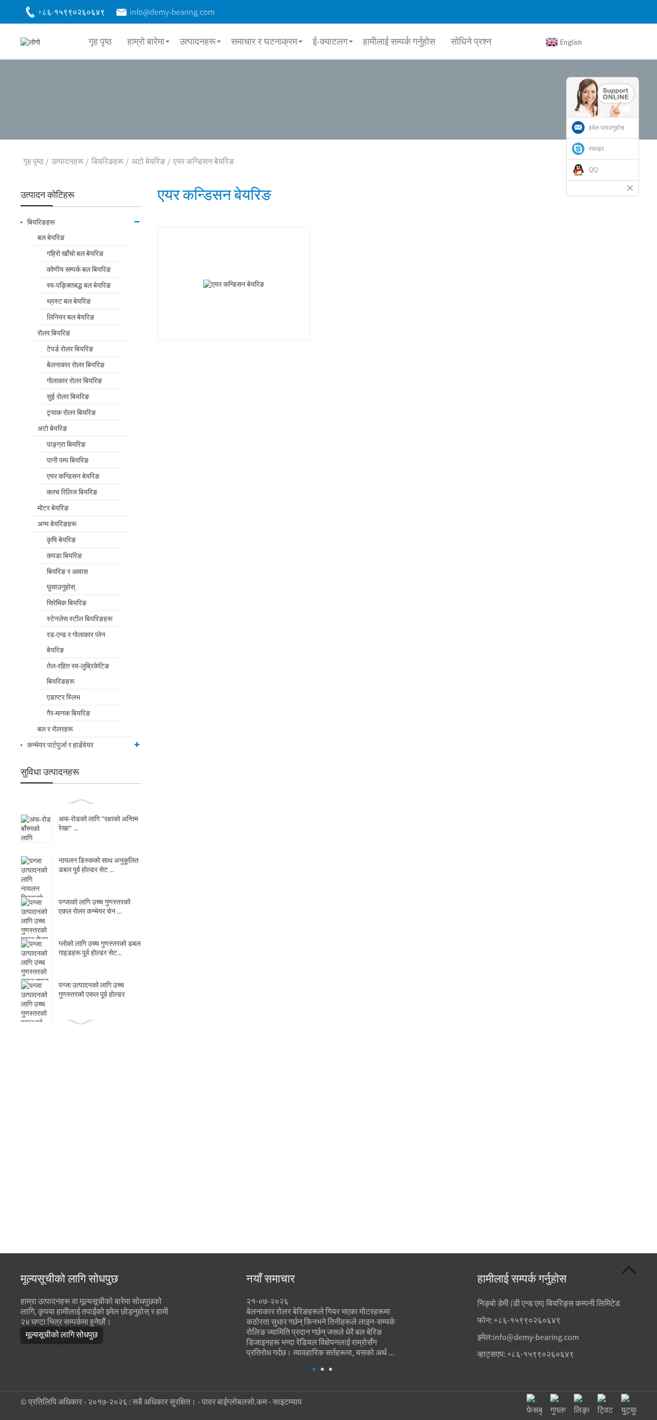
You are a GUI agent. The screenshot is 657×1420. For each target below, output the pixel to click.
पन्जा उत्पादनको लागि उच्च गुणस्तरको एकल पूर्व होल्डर (92, 989)
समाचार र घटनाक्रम (264, 41)
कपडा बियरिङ (64, 555)
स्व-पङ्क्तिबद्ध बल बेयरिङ (79, 285)
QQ (593, 169)
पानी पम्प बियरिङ (68, 460)
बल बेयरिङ (51, 237)
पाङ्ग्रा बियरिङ (66, 444)
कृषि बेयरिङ (61, 539)
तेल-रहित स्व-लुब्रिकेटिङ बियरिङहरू (78, 673)
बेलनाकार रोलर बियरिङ (76, 364)
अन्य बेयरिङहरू (56, 523)
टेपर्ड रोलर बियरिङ (70, 348)
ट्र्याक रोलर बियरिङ (71, 412)
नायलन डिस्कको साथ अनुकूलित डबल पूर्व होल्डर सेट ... (99, 865)
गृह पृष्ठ (100, 41)
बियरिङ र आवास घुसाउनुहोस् (67, 579)
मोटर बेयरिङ (53, 507)
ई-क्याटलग (330, 41)
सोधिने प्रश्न (471, 41)
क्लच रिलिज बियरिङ (72, 492)
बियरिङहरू (107, 161)
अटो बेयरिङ (148, 161)
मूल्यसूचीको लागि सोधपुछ (62, 1334)
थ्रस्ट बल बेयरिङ (69, 301)
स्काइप (596, 148)
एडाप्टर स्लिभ (63, 697)
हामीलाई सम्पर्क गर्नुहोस (399, 41)
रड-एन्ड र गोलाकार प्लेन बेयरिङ (76, 642)
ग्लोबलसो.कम (247, 1401)
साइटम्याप (287, 1401)
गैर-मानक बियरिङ (68, 713)
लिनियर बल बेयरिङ (70, 317)
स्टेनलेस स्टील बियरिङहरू (79, 618)
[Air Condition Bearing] (233, 283)
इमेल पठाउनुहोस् (606, 127)
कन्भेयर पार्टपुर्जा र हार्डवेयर (60, 745)
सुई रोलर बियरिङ (68, 396)
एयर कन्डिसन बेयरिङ (203, 161)
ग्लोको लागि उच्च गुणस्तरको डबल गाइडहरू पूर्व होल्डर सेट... (100, 948)
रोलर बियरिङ (53, 333)
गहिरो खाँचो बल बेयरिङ (75, 253)
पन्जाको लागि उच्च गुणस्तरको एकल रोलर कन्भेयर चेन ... (94, 906)
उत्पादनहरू (198, 41)
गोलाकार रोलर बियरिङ (74, 380)
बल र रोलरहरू (55, 729)
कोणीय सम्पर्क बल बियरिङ (79, 269)
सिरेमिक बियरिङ (67, 602)
